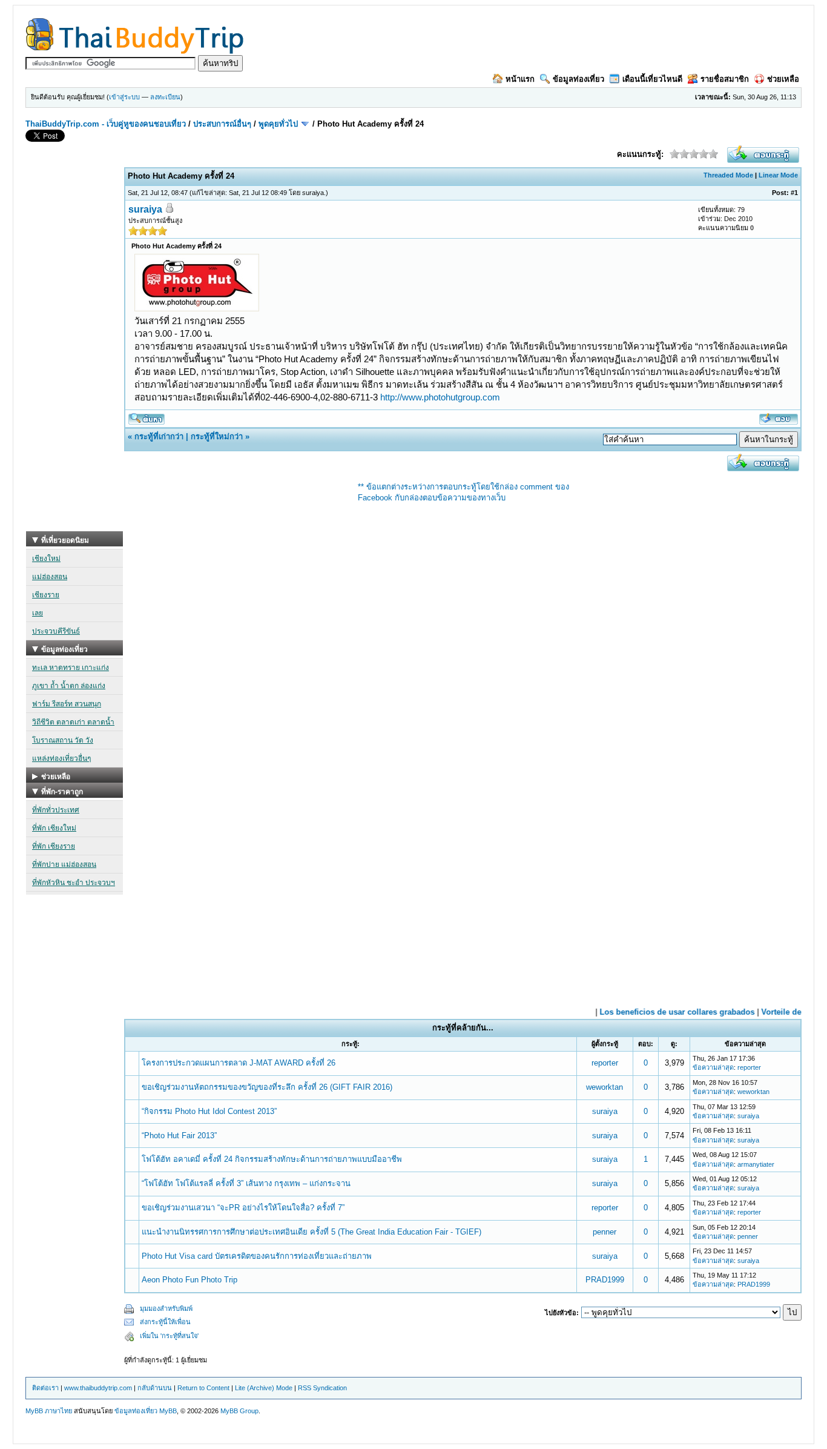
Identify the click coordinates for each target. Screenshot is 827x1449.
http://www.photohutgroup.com (440, 397)
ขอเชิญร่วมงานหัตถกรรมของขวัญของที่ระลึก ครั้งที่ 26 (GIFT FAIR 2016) (267, 1087)
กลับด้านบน (154, 1387)
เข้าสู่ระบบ (124, 97)
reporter (604, 1062)
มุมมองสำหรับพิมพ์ (166, 1308)
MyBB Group (239, 1410)
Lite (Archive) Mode (263, 1387)
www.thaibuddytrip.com (98, 1387)
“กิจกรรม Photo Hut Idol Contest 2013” (209, 1111)
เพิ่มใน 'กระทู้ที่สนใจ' (169, 1335)
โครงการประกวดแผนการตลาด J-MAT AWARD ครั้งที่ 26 (238, 1062)
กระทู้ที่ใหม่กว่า (217, 436)
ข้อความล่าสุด (713, 1067)
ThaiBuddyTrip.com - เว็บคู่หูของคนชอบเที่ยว (105, 123)
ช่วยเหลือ (783, 79)
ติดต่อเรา (45, 1387)
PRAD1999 (604, 1279)
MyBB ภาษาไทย (48, 1410)
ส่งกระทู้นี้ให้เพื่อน (165, 1321)
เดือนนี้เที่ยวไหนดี (652, 79)
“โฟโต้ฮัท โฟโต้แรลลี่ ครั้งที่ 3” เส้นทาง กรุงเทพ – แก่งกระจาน (246, 1183)
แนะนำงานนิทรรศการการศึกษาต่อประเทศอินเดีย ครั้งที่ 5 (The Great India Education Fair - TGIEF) (311, 1231)
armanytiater (755, 1164)
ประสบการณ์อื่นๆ (222, 123)
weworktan (604, 1087)
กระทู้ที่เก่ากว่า (158, 436)
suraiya (313, 192)
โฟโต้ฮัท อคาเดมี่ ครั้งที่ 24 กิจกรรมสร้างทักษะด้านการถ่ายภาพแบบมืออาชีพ (272, 1159)
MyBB (168, 1410)
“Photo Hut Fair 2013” (179, 1135)
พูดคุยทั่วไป (278, 123)
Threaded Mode (728, 175)
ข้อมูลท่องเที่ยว (578, 79)
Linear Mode (778, 175)
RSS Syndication (322, 1387)
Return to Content (203, 1387)
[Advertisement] (74, 349)
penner (604, 1231)
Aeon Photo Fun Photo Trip (189, 1279)
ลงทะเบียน (165, 97)
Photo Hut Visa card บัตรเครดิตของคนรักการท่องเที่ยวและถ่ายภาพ (257, 1256)
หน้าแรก (520, 79)
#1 (794, 192)
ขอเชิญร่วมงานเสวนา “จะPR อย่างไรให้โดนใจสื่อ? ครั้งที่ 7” (243, 1207)
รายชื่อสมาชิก (724, 79)
